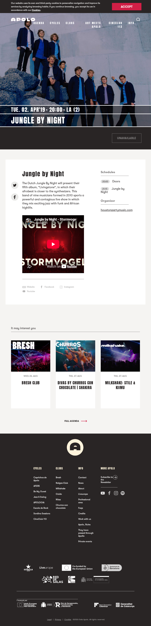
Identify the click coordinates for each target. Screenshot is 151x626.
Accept (127, 6)
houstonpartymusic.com (117, 210)
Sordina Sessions (42, 513)
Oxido (59, 494)
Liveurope (83, 494)
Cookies (36, 10)
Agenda (39, 23)
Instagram (69, 287)
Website (31, 287)
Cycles (55, 23)
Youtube (31, 291)
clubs (70, 23)
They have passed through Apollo (86, 533)
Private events (85, 541)
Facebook (49, 287)
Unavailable (126, 138)
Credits (81, 513)
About (81, 488)
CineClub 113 (115, 25)
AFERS (37, 486)
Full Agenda (72, 421)
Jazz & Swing (40, 497)
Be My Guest (40, 491)
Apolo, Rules (84, 524)
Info (131, 23)
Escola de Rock (41, 508)
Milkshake (60, 488)
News (80, 483)
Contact (82, 477)
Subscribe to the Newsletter (107, 480)
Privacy (58, 619)
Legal (49, 619)
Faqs (80, 508)
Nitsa (58, 499)
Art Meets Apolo (93, 25)
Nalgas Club (62, 483)
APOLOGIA (39, 502)
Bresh (58, 477)
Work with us (84, 519)
